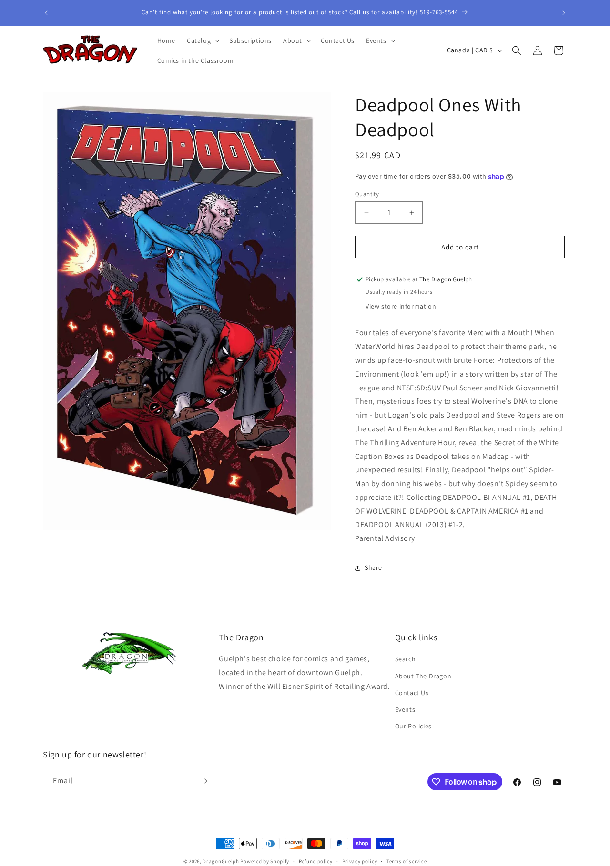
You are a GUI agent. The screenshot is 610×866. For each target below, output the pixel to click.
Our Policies (413, 726)
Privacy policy (359, 861)
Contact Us (412, 692)
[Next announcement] (563, 13)
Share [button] (373, 567)
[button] (202, 40)
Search (405, 659)
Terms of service (406, 861)
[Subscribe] (203, 781)
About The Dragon (423, 676)
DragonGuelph (221, 861)
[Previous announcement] (46, 13)
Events (405, 709)
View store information (401, 306)
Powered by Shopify (264, 861)
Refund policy (316, 861)
